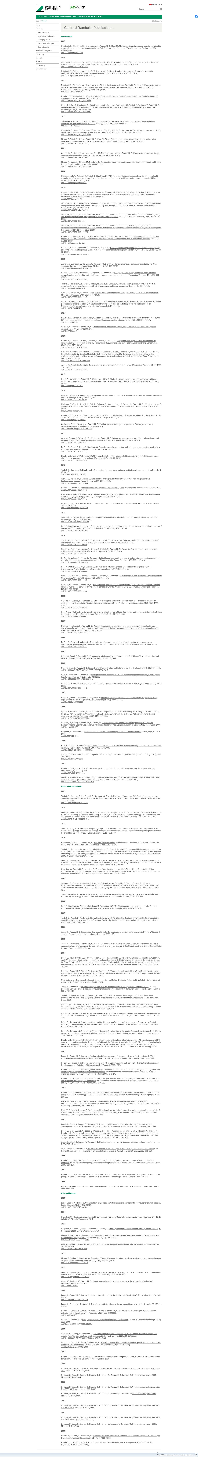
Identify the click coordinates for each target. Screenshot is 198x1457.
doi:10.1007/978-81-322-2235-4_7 (75, 819)
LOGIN (160, 4)
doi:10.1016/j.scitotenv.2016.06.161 (75, 361)
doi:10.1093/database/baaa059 (74, 183)
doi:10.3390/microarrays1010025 (74, 508)
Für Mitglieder (41, 69)
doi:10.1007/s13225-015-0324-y (74, 1207)
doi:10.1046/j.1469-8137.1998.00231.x (77, 750)
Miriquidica (109, 1004)
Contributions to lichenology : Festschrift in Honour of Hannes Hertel (88, 980)
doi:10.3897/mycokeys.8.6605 (73, 420)
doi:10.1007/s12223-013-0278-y (74, 400)
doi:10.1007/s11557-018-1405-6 (74, 279)
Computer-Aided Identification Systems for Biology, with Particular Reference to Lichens (108, 1092)
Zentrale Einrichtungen (46, 43)
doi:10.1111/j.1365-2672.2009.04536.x (76, 1324)
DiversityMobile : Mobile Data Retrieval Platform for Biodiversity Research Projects (94, 885)
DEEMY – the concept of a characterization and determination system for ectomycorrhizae (118, 768)
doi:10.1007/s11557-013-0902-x (74, 460)
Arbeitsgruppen (43, 32)
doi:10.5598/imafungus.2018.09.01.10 (76, 268)
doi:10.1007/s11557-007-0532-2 (74, 633)
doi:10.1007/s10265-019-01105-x (74, 210)
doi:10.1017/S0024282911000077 (75, 522)
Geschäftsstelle (43, 47)
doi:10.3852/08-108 (69, 1315)
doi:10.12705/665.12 (69, 322)
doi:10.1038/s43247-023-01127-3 (74, 67)
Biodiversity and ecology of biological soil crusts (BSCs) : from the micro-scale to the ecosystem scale (118, 960)
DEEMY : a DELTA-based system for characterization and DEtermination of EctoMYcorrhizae (119, 1186)
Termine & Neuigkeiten (44, 50)
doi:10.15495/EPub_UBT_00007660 (76, 112)
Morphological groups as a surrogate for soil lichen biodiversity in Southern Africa (122, 829)
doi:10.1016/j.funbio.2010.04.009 (74, 562)
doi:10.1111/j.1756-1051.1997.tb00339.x (77, 782)
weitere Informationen (186, 1455)
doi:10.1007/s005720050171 (73, 773)
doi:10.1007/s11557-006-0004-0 (74, 688)
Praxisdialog (40, 65)
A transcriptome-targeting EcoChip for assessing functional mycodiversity (119, 503)
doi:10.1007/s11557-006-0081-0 (74, 647)
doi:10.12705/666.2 (69, 331)
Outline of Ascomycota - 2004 (144, 1375)
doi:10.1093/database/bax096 (73, 288)
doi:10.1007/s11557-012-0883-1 (74, 443)
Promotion (39, 58)
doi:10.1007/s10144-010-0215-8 (74, 531)
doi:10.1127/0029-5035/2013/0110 (75, 1240)
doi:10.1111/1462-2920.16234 (73, 92)
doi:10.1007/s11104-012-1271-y (74, 451)
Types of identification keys (106, 869)
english (154, 4)
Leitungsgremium (44, 40)
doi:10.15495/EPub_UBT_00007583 (76, 101)
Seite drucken (156, 21)
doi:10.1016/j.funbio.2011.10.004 (74, 483)
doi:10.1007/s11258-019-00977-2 (74, 232)
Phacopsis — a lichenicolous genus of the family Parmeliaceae (107, 684)
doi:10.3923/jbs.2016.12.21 (72, 386)
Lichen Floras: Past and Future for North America (108, 668)
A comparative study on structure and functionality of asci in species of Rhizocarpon (126, 1436)
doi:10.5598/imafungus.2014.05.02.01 (76, 429)
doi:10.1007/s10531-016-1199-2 (74, 347)
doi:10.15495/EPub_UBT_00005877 (76, 166)
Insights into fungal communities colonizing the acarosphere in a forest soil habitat (125, 293)
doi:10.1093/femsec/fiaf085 (72, 53)
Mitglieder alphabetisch (46, 36)
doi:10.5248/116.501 (69, 1286)
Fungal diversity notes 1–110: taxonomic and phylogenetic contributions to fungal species (124, 1203)
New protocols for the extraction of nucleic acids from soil (105, 1320)
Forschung (40, 54)
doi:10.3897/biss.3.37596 (71, 199)
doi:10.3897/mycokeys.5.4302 (73, 474)
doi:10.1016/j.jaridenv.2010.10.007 (75, 1277)
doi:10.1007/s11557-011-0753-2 (74, 499)
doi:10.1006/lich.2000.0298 (72, 702)
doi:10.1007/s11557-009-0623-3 (74, 580)
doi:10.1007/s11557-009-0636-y (74, 591)
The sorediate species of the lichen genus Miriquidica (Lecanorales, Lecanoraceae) (121, 1149)
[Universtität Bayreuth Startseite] (48, 8)
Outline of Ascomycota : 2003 (144, 1394)
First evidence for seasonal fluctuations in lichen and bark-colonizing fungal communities (126, 395)
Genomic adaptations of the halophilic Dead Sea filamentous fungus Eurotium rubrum (95, 406)
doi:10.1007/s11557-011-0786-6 (74, 490)
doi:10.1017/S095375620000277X (75, 718)
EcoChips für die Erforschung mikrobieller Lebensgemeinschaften (116, 1244)
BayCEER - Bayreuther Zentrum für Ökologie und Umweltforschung (70, 17)
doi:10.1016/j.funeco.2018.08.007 (74, 254)
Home (37, 21)
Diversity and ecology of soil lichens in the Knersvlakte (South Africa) (109, 1295)
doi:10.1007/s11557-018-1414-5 (74, 297)
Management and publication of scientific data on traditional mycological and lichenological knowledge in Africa (106, 107)
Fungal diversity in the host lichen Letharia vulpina (102, 1063)
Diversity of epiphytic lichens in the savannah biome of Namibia (117, 1304)
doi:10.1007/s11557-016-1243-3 (74, 369)
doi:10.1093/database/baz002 (73, 243)
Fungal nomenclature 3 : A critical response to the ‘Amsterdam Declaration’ (122, 1281)
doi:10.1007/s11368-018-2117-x (74, 221)
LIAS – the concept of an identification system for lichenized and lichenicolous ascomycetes (110, 1174)
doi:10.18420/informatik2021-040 (74, 803)
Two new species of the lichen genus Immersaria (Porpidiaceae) (110, 755)
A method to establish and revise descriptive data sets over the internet (112, 732)
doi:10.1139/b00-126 (69, 727)
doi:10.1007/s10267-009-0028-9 (74, 545)
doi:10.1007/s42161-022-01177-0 (74, 144)
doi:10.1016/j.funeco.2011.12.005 (74, 1263)
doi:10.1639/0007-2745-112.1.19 (74, 1300)
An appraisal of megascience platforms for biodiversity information (120, 470)
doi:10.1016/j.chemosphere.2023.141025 (78, 76)
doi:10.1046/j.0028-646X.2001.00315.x (77, 679)
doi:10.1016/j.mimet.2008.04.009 (74, 1347)
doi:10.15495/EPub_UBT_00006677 (76, 135)
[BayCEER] (77, 7)
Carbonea (103, 971)
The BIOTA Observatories (104, 843)
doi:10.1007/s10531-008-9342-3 (74, 607)
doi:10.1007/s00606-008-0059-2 (74, 616)
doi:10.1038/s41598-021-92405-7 (74, 157)
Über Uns (44, 21)
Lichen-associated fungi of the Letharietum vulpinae (103, 488)
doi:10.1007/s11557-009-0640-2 (74, 554)
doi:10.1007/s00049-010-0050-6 (74, 571)
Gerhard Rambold (78, 28)
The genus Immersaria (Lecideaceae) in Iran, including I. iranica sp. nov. (124, 517)
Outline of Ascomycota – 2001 (144, 1424)
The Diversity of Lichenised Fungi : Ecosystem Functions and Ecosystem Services (114, 812)
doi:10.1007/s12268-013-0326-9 (74, 1249)
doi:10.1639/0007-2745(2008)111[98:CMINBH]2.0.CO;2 (83, 1338)
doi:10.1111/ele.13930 (70, 126)
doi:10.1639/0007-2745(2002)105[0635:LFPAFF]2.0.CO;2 (84, 670)
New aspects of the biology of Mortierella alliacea (111, 365)
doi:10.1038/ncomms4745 (71, 411)
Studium (39, 61)
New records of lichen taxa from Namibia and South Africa (114, 894)
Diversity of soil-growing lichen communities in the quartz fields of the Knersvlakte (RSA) (117, 1056)
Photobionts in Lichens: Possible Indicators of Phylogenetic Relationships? (118, 1442)
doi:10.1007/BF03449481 (71, 308)
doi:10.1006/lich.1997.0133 (72, 759)
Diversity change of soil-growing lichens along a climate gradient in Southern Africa (114, 987)
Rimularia (85, 1031)
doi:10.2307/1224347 (69, 736)
